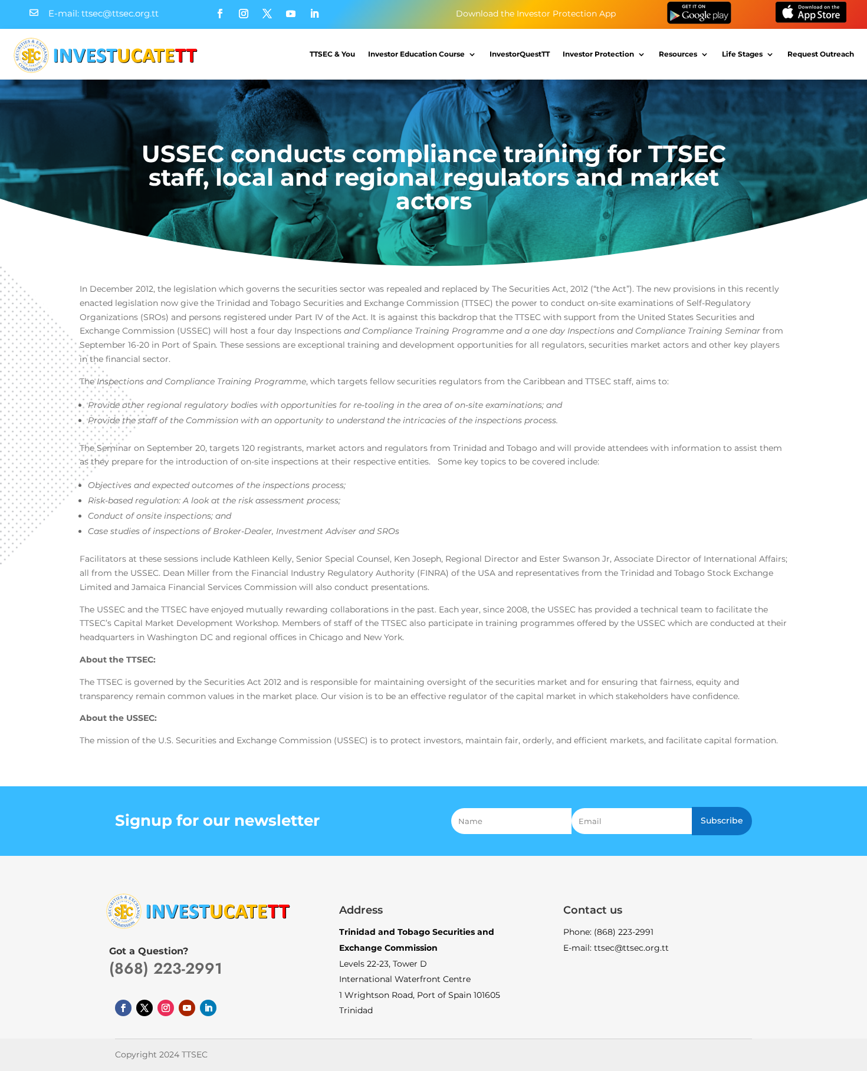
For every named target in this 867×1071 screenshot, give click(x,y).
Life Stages (742, 54)
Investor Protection (598, 54)
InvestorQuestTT (520, 54)
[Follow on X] (267, 13)
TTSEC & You (332, 54)
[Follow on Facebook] (220, 13)
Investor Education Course (416, 54)
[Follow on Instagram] (243, 13)
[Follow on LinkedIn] (314, 13)
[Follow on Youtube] (290, 13)
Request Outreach (820, 54)
